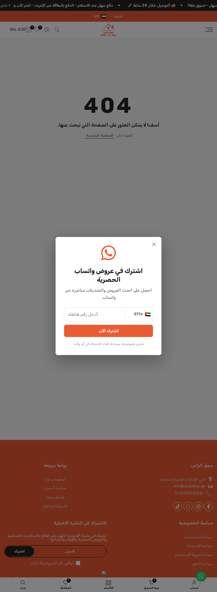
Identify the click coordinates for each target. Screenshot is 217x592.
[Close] (154, 245)
